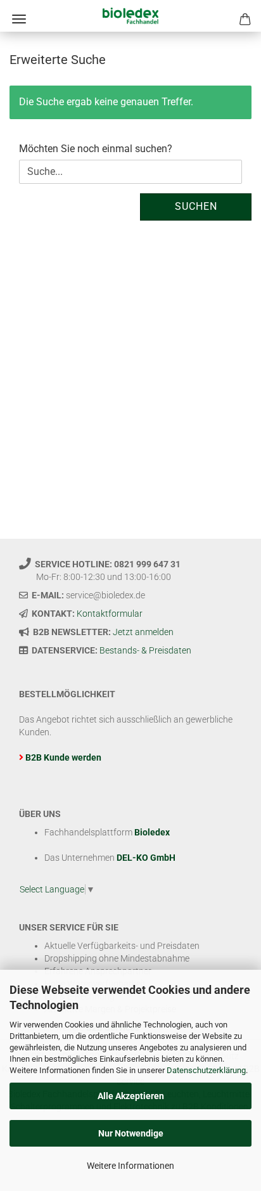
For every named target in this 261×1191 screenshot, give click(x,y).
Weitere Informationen (130, 1166)
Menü (19, 19)
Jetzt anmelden (143, 632)
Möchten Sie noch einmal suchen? (95, 149)
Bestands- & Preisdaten (145, 650)
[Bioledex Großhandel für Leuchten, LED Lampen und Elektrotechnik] (130, 16)
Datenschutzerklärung (206, 1070)
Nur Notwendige (130, 1133)
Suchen (196, 206)
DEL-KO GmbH (146, 858)
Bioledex (152, 832)
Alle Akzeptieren (131, 1096)
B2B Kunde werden (63, 757)
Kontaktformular (110, 613)
